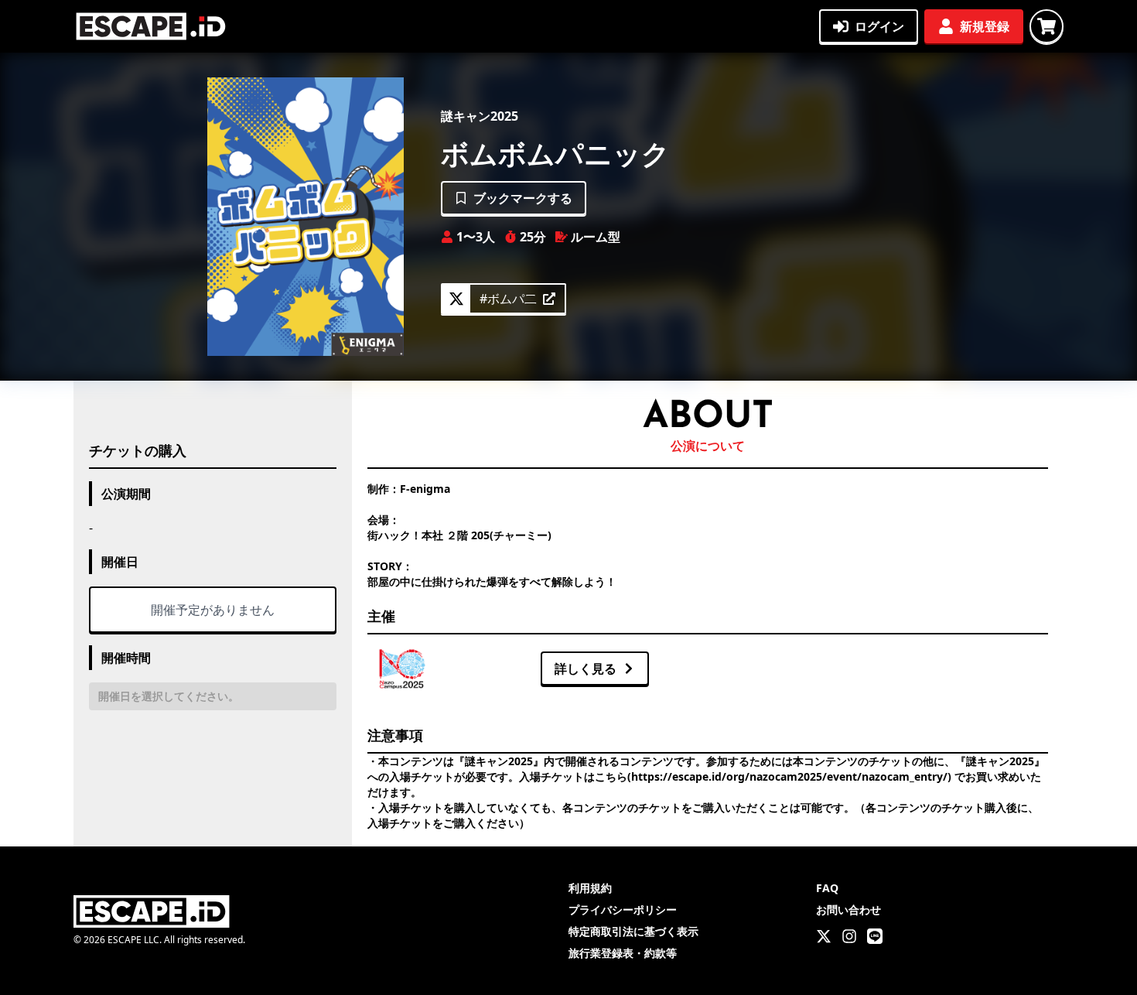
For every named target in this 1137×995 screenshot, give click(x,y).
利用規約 (590, 887)
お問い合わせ (848, 909)
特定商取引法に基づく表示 (633, 931)
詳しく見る (585, 668)
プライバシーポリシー (622, 909)
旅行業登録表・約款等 (622, 952)
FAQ (827, 887)
